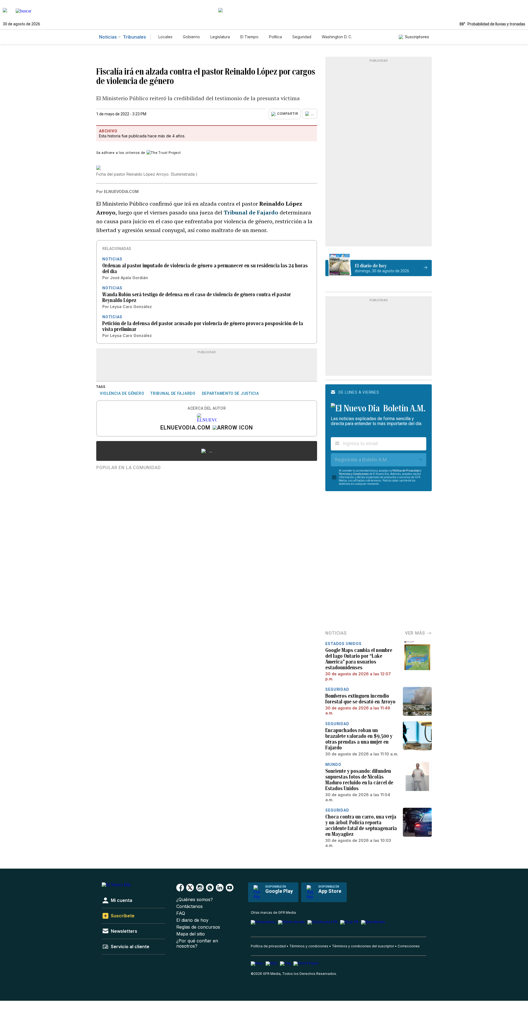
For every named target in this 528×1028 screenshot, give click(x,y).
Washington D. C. (337, 36)
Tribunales (134, 37)
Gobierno (191, 36)
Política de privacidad (268, 946)
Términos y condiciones (308, 946)
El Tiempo (249, 36)
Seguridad (301, 36)
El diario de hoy (192, 920)
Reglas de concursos (198, 927)
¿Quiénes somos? (194, 899)
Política (275, 36)
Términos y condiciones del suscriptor (363, 946)
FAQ (180, 913)
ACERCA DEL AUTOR (207, 408)
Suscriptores (417, 36)
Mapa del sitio (190, 934)
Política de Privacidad (406, 470)
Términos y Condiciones (354, 473)
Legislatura (220, 36)
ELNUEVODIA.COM (185, 428)
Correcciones (409, 946)
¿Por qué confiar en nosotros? (197, 943)
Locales (165, 36)
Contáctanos (189, 906)
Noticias (108, 37)
